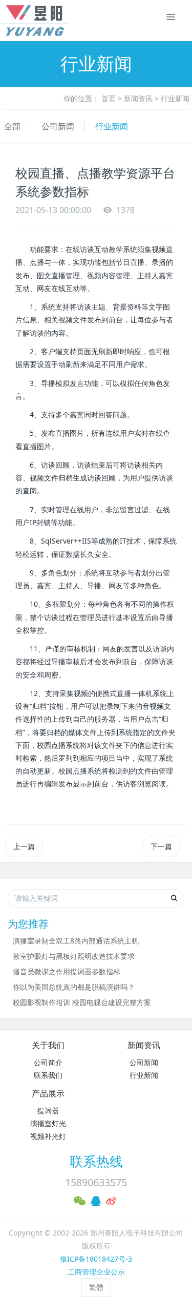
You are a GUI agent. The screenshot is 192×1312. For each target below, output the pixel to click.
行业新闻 (175, 98)
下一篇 (161, 846)
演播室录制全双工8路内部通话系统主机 (76, 941)
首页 (108, 98)
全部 (12, 126)
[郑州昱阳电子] (23, 20)
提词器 (48, 1110)
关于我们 (48, 1045)
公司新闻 (57, 126)
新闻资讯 (138, 98)
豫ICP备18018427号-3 (96, 1259)
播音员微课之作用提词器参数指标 (66, 971)
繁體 (96, 1287)
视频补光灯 (48, 1136)
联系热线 (96, 1161)
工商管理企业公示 (96, 1272)
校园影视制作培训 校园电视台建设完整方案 (82, 1002)
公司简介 (48, 1062)
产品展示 (48, 1093)
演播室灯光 (48, 1123)
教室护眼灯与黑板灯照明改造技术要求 (74, 956)
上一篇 (24, 846)
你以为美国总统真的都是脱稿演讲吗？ (74, 987)
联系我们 (48, 1075)
